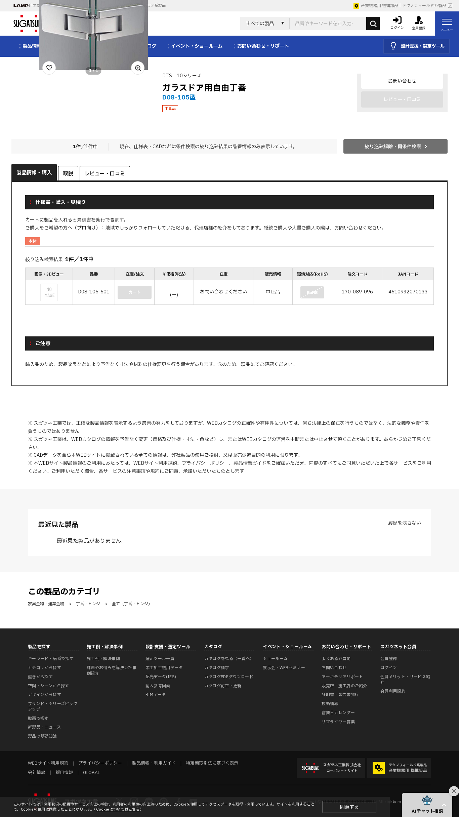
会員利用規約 (392, 691)
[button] (427, 805)
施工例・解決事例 (103, 659)
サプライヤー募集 (338, 722)
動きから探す (40, 677)
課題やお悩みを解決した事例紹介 (111, 671)
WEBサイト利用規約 (155, 463)
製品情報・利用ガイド (154, 763)
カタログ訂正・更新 (223, 686)
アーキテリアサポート (342, 677)
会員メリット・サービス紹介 (405, 680)
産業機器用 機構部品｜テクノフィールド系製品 (403, 6)
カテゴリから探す (44, 668)
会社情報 (36, 772)
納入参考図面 (157, 686)
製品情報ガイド (250, 463)
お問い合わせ (402, 81)
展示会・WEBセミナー (284, 668)
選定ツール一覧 (160, 659)
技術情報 (330, 704)
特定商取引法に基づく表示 (212, 763)
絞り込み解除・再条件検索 (393, 146)
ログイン (388, 668)
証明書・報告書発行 (340, 695)
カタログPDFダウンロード (229, 677)
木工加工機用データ (164, 668)
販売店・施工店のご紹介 (344, 686)
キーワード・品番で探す (51, 659)
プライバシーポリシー (205, 463)
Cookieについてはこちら (118, 809)
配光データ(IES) (160, 677)
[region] (229, 287)
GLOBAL (91, 772)
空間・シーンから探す (48, 686)
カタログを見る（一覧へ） (229, 659)
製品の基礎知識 (42, 736)
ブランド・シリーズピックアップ (52, 706)
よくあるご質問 (336, 659)
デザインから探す (44, 695)
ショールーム (275, 659)
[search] (373, 23)
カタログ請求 (216, 668)
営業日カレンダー (338, 713)
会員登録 (388, 659)
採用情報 (64, 772)
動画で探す (38, 719)
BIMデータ (155, 695)
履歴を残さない (404, 523)
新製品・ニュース (44, 727)
